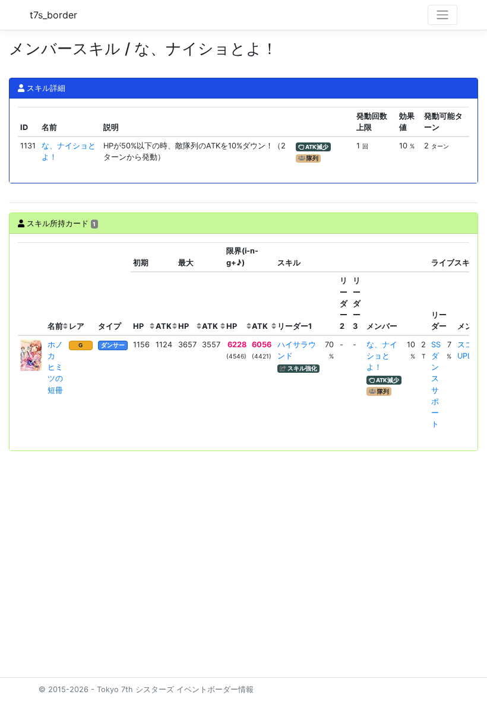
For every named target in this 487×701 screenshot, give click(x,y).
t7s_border (53, 15)
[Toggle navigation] (442, 15)
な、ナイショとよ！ (381, 356)
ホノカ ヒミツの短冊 (55, 367)
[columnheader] (31, 288)
